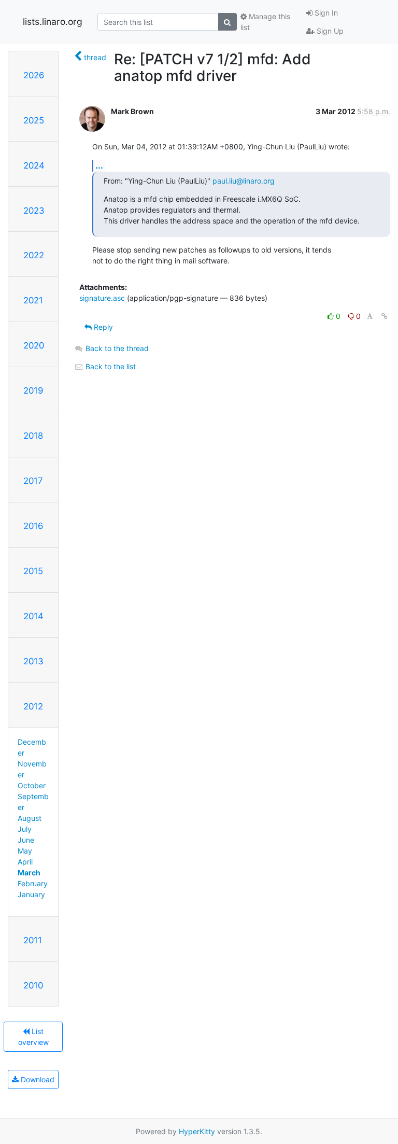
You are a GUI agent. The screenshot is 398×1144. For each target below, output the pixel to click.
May (25, 850)
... (99, 165)
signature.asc (102, 298)
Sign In (325, 12)
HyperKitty (197, 1131)
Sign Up (329, 30)
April (25, 861)
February (33, 883)
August (29, 818)
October (32, 785)
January (31, 894)
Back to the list (109, 366)
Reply (102, 327)
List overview (33, 1037)
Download (36, 1079)
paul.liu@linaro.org (243, 180)
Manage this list (265, 22)
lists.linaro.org (52, 21)
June (26, 839)
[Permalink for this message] (384, 316)
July (25, 829)
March (29, 872)
